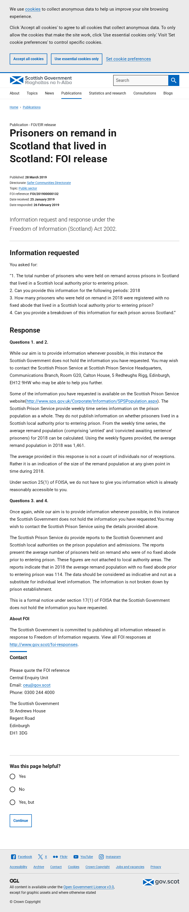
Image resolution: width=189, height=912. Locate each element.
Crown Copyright (98, 867)
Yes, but (26, 802)
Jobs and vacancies (130, 867)
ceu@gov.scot (36, 685)
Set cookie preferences (128, 59)
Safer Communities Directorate (49, 183)
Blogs (168, 93)
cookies (33, 9)
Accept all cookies (28, 59)
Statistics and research (107, 93)
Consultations (144, 93)
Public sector (28, 188)
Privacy (156, 867)
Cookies (73, 867)
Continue (20, 820)
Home (14, 107)
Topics (32, 93)
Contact (56, 867)
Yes (22, 776)
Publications (71, 93)
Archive (38, 867)
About (14, 93)
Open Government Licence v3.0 (88, 887)
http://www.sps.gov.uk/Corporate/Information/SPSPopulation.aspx (92, 401)
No (22, 789)
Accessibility (18, 867)
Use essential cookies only (77, 59)
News (49, 93)
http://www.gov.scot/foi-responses (44, 644)
